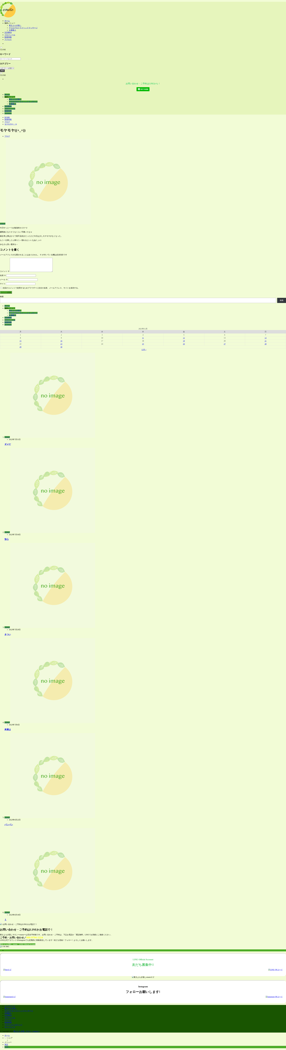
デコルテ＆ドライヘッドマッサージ (23, 28)
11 (143, 338)
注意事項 (8, 32)
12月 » (143, 350)
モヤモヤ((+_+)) (10, 124)
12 (184, 338)
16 (61, 341)
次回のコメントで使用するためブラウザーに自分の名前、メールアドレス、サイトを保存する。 (41, 288)
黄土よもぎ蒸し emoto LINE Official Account (17, 944)
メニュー (8, 1042)
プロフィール (9, 35)
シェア (10, 1038)
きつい (7, 634)
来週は (7, 729)
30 (61, 347)
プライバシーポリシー (13, 1025)
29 (20, 347)
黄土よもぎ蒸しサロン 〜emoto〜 (26, 1031)
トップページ (9, 1006)
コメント (4, 271)
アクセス (8, 39)
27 (225, 344)
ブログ (7, 122)
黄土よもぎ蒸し (15, 25)
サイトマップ (9, 1027)
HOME (7, 117)
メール (4, 279)
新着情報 (8, 37)
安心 (6, 539)
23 (61, 344)
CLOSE (3, 50)
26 (184, 344)
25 (143, 344)
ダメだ (7, 444)
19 (184, 341)
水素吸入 (12, 30)
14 (265, 338)
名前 (3, 275)
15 (20, 341)
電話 (6, 1045)
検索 (2, 70)
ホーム (7, 21)
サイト (2, 284)
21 (265, 341)
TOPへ (7, 1047)
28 (265, 344)
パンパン (8, 824)
